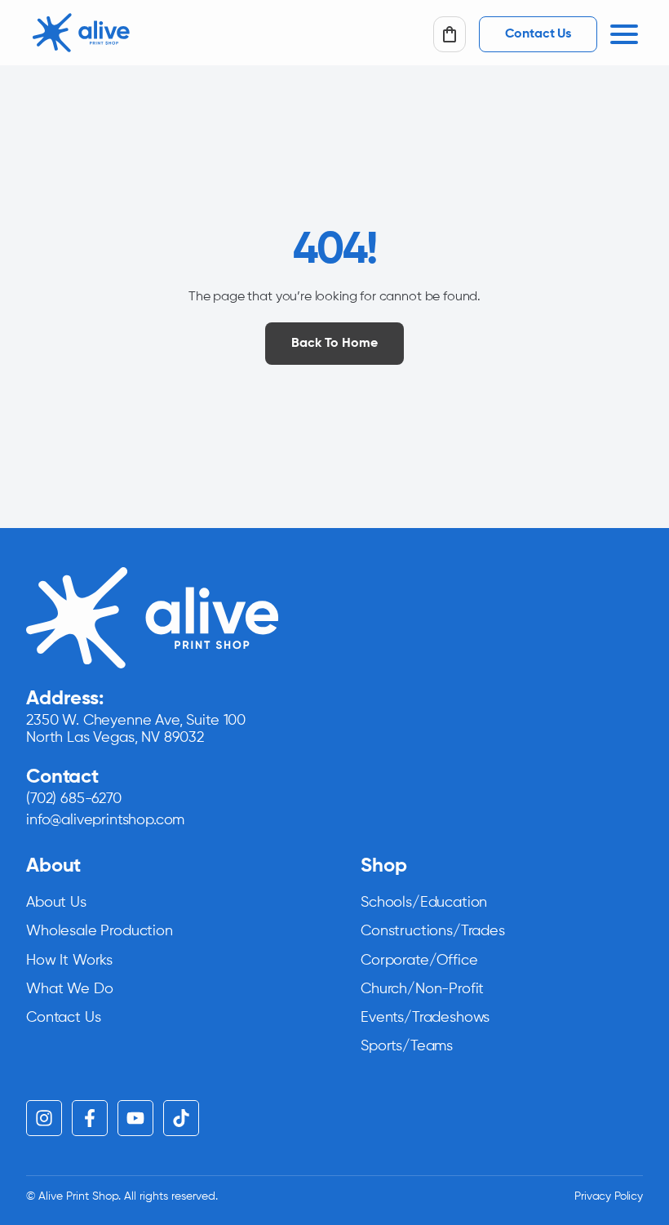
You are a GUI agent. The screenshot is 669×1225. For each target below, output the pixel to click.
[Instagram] (44, 1118)
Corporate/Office (419, 960)
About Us (56, 902)
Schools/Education (424, 902)
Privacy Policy (608, 1196)
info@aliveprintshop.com (105, 820)
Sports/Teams (407, 1046)
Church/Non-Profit (422, 989)
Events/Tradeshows (425, 1017)
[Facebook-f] (90, 1118)
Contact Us (63, 1017)
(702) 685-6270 (74, 799)
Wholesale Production (99, 931)
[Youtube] (135, 1118)
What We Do (69, 989)
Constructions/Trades (433, 931)
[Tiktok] (181, 1118)
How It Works (69, 960)
